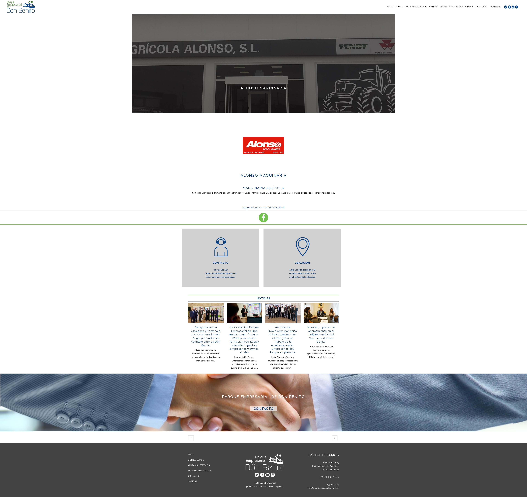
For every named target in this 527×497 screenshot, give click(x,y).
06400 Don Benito (330, 470)
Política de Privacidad (265, 483)
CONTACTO (263, 408)
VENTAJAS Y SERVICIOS (199, 465)
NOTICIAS (192, 481)
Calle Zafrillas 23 (331, 462)
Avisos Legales (275, 486)
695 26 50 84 (333, 484)
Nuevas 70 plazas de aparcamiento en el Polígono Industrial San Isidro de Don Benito (321, 334)
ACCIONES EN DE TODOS (199, 471)
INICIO (191, 455)
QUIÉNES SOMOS (196, 460)
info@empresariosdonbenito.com (323, 488)
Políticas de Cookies (256, 486)
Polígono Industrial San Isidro (325, 466)
